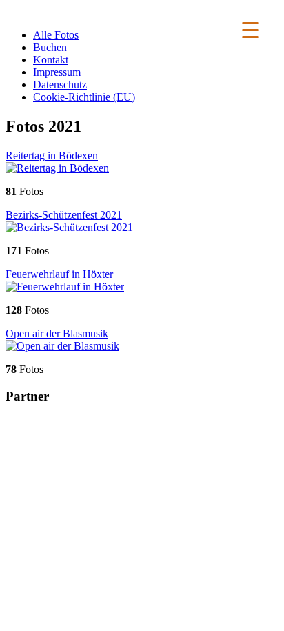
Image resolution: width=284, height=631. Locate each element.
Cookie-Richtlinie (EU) (84, 97)
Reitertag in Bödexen (52, 155)
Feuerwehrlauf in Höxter (59, 274)
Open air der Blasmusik (57, 333)
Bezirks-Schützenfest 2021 (64, 215)
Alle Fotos (56, 35)
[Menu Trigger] (251, 29)
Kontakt (50, 60)
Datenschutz (60, 84)
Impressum (57, 72)
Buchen (50, 47)
